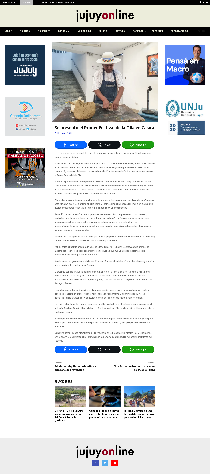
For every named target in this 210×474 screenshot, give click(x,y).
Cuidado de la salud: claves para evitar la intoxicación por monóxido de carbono (104, 414)
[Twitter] (200, 31)
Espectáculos (179, 31)
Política (25, 31)
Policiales (44, 31)
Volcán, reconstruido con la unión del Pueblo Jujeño (134, 368)
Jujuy (8, 31)
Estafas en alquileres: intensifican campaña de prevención (75, 368)
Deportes (157, 31)
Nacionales (84, 31)
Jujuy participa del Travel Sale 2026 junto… (60, 2)
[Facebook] (196, 31)
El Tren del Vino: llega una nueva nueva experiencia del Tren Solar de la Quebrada (69, 415)
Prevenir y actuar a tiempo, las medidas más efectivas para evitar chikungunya (139, 414)
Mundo (103, 31)
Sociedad (138, 31)
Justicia (120, 31)
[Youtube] (204, 31)
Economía (63, 31)
